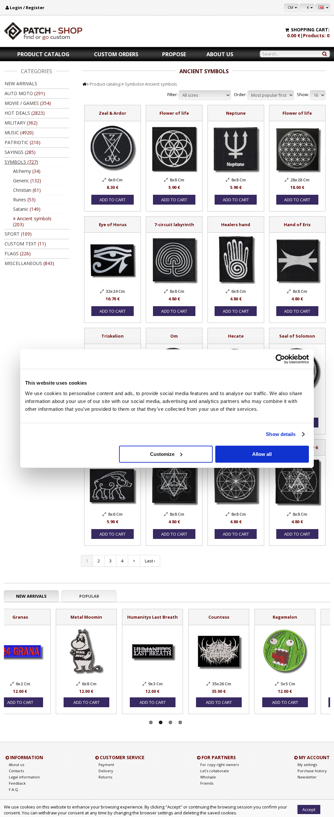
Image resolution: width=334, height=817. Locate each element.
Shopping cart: (310, 29)
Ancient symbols (161, 84)
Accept (308, 809)
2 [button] (160, 722)
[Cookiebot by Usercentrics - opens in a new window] (280, 359)
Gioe (299, 617)
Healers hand (235, 224)
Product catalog (43, 54)
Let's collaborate (214, 770)
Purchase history (312, 770)
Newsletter (307, 777)
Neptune (236, 113)
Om (174, 336)
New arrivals (21, 83)
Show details (281, 434)
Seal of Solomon (297, 336)
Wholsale (208, 777)
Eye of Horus (113, 224)
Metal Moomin (34, 617)
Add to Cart (112, 200)
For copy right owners (219, 764)
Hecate (236, 336)
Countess (167, 617)
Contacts (16, 770)
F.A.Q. (14, 789)
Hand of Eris (297, 224)
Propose (174, 54)
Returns (105, 777)
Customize (162, 454)
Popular (89, 596)
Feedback (17, 783)
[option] (34, 658)
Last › (150, 561)
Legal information (24, 777)
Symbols (133, 84)
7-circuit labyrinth (174, 224)
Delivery (106, 770)
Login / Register (27, 7)
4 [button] (180, 722)
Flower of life (174, 113)
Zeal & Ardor (112, 113)
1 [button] (151, 722)
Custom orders (116, 54)
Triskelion (112, 336)
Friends (206, 783)
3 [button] (170, 722)
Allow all (262, 454)
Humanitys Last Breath (100, 617)
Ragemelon (233, 617)
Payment (106, 764)
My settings (307, 764)
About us (219, 54)
